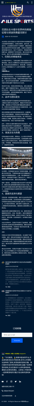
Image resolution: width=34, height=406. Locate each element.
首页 (13, 14)
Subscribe (17, 340)
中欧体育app (25, 401)
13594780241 (9, 391)
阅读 (9, 287)
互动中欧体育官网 (7, 396)
